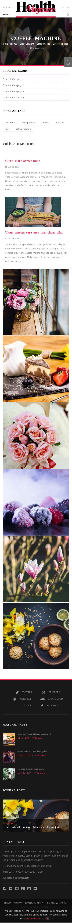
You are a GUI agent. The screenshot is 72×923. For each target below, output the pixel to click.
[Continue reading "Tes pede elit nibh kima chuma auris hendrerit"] (9, 774)
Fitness (18, 903)
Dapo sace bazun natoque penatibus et (34, 734)
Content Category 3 (13, 91)
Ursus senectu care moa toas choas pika (34, 232)
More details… (34, 918)
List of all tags (60, 43)
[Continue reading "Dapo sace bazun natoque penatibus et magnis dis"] (9, 739)
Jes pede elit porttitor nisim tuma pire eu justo (33, 827)
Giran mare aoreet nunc (22, 160)
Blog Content (27, 43)
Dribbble (54, 692)
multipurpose (28, 122)
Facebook (53, 705)
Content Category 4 (13, 97)
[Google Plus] (23, 888)
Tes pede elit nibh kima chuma (30, 769)
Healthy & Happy (55, 903)
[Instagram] (29, 888)
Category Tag (43, 43)
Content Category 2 (13, 85)
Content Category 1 (13, 79)
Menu (8, 14)
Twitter (27, 692)
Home (4, 43)
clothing (45, 122)
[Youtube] (17, 888)
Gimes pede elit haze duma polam (32, 751)
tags (7, 128)
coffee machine (23, 128)
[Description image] (36, 302)
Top (68, 63)
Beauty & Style (34, 903)
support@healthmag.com (16, 877)
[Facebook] (4, 888)
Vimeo (27, 705)
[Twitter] (11, 888)
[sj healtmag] (36, 9)
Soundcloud (55, 699)
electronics (10, 122)
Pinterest (25, 699)
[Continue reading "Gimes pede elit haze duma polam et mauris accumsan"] (9, 756)
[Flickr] (35, 888)
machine (60, 122)
